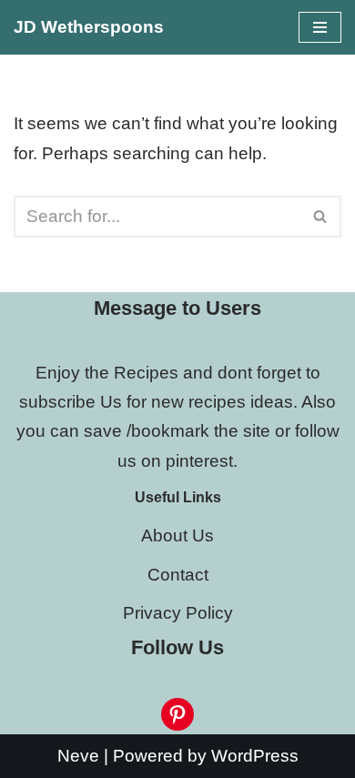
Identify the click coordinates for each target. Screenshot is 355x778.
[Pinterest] (177, 714)
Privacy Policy (178, 612)
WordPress (255, 755)
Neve (78, 755)
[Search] (320, 216)
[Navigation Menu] (320, 27)
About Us (177, 535)
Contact (177, 574)
